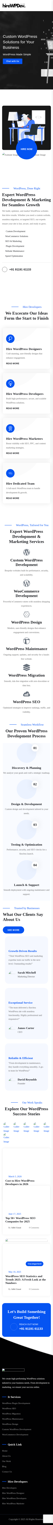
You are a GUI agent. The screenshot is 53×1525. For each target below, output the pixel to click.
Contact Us (7, 1472)
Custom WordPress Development (16, 1429)
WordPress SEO (9, 1408)
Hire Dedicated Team (20, 483)
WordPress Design (10, 1424)
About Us (6, 1456)
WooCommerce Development (15, 1434)
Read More (12, 363)
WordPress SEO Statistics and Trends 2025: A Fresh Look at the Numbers (25, 1279)
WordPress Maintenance (12, 1419)
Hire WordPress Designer (13, 1493)
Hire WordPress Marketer (13, 1503)
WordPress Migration (11, 1414)
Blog (4, 1466)
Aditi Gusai (16, 1228)
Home (4, 1451)
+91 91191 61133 (20, 269)
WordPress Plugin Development (16, 1403)
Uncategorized (34, 1264)
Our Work (6, 1461)
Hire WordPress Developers (25, 394)
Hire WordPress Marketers (24, 438)
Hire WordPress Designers (24, 349)
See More (13, 930)
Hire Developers (9, 1488)
